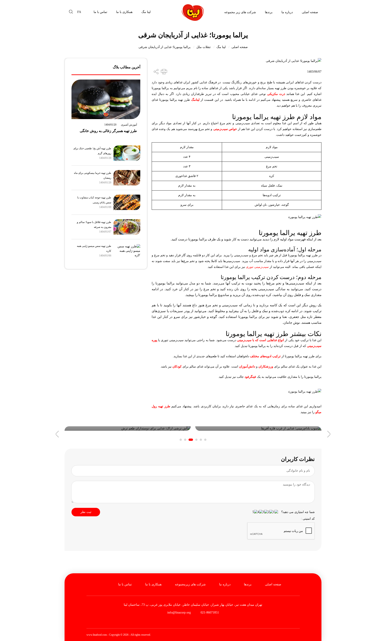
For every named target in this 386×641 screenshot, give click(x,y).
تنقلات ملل (203, 47)
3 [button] (196, 440)
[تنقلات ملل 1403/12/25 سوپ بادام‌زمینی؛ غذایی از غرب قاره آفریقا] (258, 428)
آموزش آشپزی (129, 124)
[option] (258, 428)
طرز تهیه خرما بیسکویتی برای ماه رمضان (92, 175)
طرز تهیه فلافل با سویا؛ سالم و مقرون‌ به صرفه (94, 225)
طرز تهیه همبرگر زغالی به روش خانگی (108, 131)
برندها (269, 12)
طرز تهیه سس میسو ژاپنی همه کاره (94, 248)
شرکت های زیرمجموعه (190, 584)
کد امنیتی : (308, 518)
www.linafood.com (96, 634)
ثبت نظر (85, 512)
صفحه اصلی (310, 12)
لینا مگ (146, 12)
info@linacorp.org (179, 612)
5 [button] (185, 440)
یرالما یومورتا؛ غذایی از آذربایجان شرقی (164, 47)
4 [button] (191, 440)
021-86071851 (209, 612)
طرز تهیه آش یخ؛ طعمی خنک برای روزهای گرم (92, 151)
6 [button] (181, 440)
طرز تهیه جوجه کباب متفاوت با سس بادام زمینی (94, 200)
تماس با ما (100, 12)
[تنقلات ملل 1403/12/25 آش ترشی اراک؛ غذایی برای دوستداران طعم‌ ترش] (128, 428)
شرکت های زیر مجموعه (240, 12)
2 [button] (201, 440)
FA (79, 12)
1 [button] (205, 440)
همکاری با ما (124, 12)
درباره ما (287, 12)
